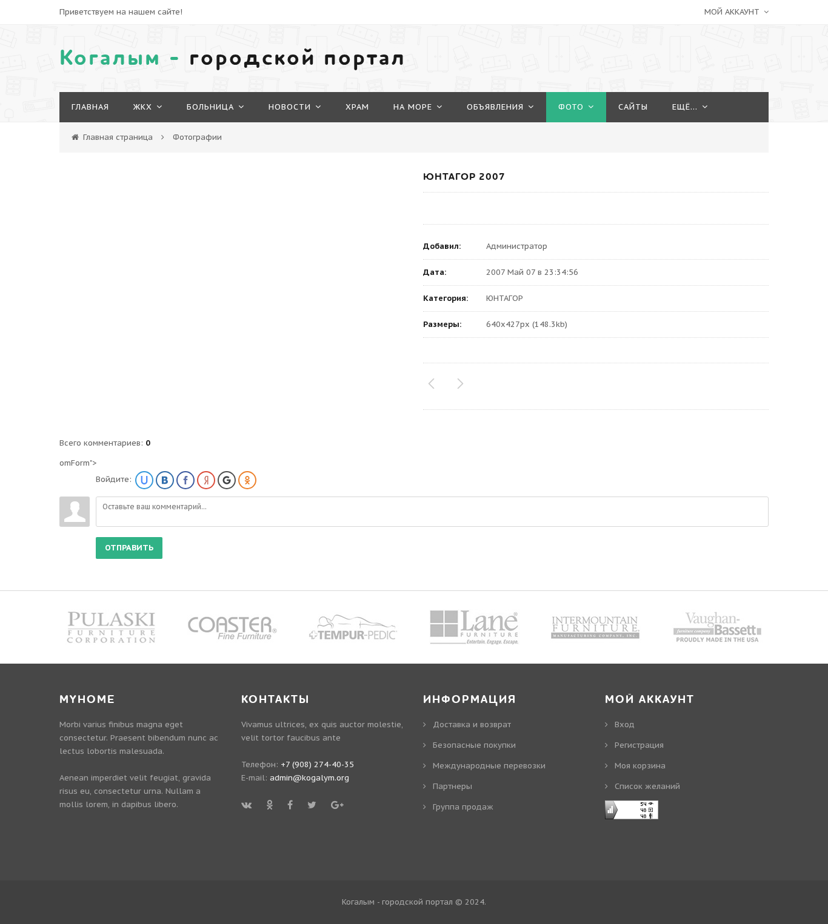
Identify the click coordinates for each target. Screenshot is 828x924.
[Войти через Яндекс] (206, 480)
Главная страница (118, 137)
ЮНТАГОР (504, 298)
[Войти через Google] (227, 480)
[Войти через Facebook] (185, 480)
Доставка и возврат (472, 724)
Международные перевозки (489, 766)
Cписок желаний (647, 786)
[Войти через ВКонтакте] (165, 480)
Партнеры (452, 786)
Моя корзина (640, 766)
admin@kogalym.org (309, 778)
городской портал (232, 58)
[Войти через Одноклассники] (247, 480)
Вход (625, 724)
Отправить (129, 548)
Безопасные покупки (474, 745)
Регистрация (639, 745)
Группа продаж (463, 807)
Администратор (516, 246)
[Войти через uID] (144, 480)
